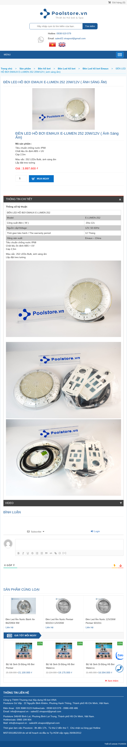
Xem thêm (112, 680)
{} (60, 553)
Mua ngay (43, 178)
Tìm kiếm (90, 26)
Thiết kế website (111, 744)
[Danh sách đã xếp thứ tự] (37, 553)
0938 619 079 (64, 33)
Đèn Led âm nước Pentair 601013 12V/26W (59, 621)
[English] (62, 44)
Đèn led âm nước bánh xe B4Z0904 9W (20, 621)
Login (96, 531)
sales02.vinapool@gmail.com (70, 38)
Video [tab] (9, 503)
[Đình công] (32, 553)
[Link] (55, 553)
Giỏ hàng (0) (118, 2)
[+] (64, 553)
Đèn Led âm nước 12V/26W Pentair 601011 (100, 621)
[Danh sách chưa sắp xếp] (41, 553)
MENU (7, 54)
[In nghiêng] (23, 553)
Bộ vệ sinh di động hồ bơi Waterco (60, 666)
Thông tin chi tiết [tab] (19, 199)
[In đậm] (18, 553)
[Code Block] (51, 553)
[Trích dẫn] (46, 553)
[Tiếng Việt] (52, 44)
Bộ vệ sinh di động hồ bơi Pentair (20, 666)
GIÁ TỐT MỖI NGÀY (25, 635)
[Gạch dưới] (27, 553)
